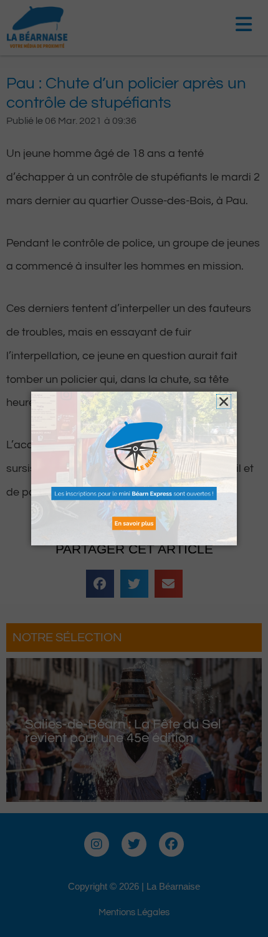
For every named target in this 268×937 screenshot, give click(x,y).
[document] (134, 468)
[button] (224, 401)
